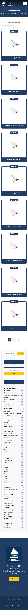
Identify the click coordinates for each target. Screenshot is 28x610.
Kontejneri (6, 507)
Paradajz (6, 471)
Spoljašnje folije (8, 523)
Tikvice (6, 485)
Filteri (5, 418)
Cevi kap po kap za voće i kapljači (12, 413)
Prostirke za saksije (9, 518)
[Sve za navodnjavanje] (8, 3)
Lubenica (6, 465)
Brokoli (5, 447)
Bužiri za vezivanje (9, 494)
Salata (5, 480)
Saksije (6, 521)
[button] (25, 3)
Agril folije (6, 492)
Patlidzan (6, 476)
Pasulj (5, 474)
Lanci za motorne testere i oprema (13, 395)
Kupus (5, 462)
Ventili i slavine (8, 440)
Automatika (7, 411)
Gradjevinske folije (8, 501)
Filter (14, 373)
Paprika (6, 469)
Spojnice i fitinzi (8, 433)
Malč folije (6, 514)
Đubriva (6, 498)
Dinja (5, 449)
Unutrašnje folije (8, 527)
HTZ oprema (7, 390)
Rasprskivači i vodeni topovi (11, 429)
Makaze (6, 397)
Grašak (5, 451)
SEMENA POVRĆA (8, 442)
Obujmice (6, 422)
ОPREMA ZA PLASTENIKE (11, 490)
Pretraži (21, 353)
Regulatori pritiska (8, 431)
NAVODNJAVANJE (8, 409)
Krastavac (6, 458)
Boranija (6, 445)
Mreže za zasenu (8, 516)
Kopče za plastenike (9, 512)
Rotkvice (6, 478)
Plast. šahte (7, 424)
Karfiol (5, 454)
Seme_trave (7, 404)
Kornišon (6, 456)
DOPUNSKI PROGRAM (10, 388)
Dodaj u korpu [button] (15, 50)
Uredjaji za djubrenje (9, 438)
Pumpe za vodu (8, 426)
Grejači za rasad (8, 503)
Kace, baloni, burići (8, 393)
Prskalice (6, 402)
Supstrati (6, 525)
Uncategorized (7, 487)
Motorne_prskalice (9, 399)
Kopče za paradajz (8, 510)
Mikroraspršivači (8, 420)
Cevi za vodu (7, 415)
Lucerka (6, 467)
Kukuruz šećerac (8, 460)
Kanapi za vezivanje (9, 505)
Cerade (6, 496)
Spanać (6, 482)
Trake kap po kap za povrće (11, 435)
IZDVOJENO (7, 406)
